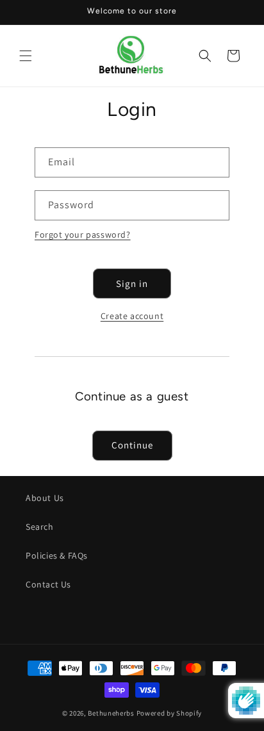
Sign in (132, 283)
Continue (132, 445)
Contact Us (48, 584)
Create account (132, 316)
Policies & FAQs (57, 555)
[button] (26, 56)
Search (40, 526)
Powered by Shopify (169, 713)
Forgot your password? (83, 234)
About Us (45, 498)
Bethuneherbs (111, 713)
